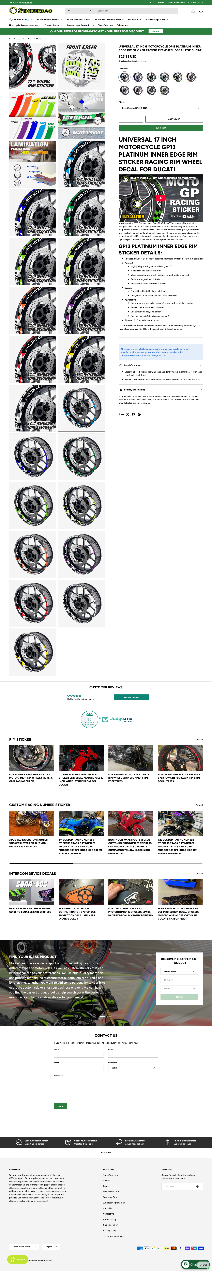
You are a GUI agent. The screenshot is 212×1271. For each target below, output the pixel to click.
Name (56, 1049)
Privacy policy (109, 1230)
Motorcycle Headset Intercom (23, 25)
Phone (56, 1062)
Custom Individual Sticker (78, 19)
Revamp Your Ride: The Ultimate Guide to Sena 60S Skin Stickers (30, 910)
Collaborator (123, 25)
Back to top (106, 1153)
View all (199, 739)
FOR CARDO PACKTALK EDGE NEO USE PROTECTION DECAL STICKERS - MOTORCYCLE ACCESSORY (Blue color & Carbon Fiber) (179, 913)
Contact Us (108, 1213)
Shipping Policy (110, 1225)
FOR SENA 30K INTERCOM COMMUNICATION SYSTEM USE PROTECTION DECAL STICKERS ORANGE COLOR (77, 913)
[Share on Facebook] (133, 414)
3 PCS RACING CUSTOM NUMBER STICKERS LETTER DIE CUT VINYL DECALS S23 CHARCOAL (28, 843)
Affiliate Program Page (114, 1202)
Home (11, 39)
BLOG (152, 2)
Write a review (131, 697)
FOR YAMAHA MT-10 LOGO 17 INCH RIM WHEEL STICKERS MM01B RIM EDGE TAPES (128, 778)
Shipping (122, 61)
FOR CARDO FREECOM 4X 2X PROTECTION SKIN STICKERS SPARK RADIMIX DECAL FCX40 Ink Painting (130, 912)
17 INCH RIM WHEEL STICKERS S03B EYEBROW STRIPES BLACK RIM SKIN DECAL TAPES (179, 778)
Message (57, 1075)
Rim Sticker (133, 19)
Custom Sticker (52, 25)
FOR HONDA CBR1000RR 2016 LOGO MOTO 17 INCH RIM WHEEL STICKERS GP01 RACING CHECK (31, 778)
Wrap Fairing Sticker (155, 19)
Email (110, 1049)
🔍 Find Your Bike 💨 (19, 19)
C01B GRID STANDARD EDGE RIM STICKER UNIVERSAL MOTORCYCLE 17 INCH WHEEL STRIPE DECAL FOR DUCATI (81, 779)
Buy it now (161, 128)
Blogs (105, 1186)
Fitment (122, 102)
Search (106, 1180)
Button (156, 31)
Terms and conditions (113, 1236)
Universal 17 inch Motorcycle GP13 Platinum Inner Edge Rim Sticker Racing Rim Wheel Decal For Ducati (32, 39)
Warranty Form (110, 1197)
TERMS (161, 2)
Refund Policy (109, 1219)
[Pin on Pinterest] (139, 414)
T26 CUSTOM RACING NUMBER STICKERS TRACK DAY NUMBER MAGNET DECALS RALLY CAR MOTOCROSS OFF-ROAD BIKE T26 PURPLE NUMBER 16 (177, 846)
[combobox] (121, 11)
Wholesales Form (111, 1191)
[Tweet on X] (128, 414)
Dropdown (112, 1062)
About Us (107, 1208)
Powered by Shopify (44, 1260)
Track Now (27, 2)
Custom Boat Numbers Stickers (109, 19)
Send (60, 1106)
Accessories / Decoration (79, 25)
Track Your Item (105, 25)
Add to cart (174, 119)
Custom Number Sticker (47, 19)
